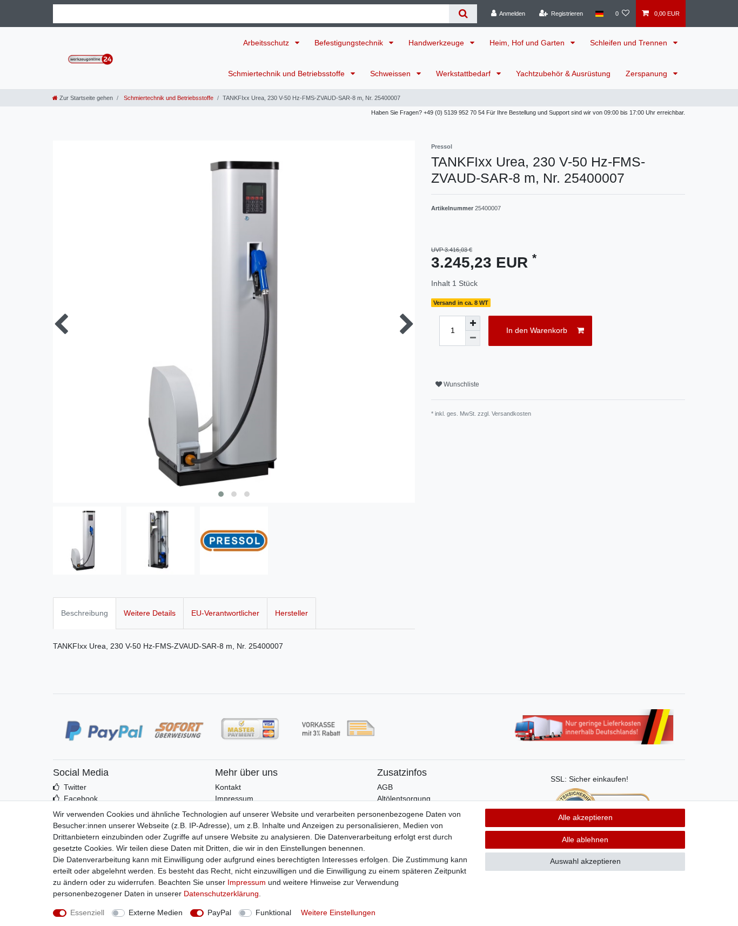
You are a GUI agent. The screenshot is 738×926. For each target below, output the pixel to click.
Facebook (81, 798)
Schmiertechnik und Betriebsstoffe (287, 73)
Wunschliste (460, 384)
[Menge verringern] (472, 338)
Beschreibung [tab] (84, 613)
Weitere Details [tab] (150, 613)
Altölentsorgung (404, 798)
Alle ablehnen (585, 839)
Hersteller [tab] (291, 613)
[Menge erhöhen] (472, 323)
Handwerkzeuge (437, 42)
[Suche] (463, 13)
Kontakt (228, 787)
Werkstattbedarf (464, 73)
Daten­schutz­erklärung (221, 893)
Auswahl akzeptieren (585, 861)
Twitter (75, 787)
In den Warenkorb (536, 330)
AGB (385, 787)
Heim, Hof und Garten (528, 42)
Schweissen (391, 73)
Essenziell (87, 912)
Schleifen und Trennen (629, 42)
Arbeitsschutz (267, 42)
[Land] (599, 13)
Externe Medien (156, 912)
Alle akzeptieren (585, 817)
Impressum (234, 798)
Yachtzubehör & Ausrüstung (563, 73)
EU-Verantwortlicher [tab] (225, 613)
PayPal (219, 912)
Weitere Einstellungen (338, 912)
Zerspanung (647, 73)
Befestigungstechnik (349, 42)
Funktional (273, 912)
